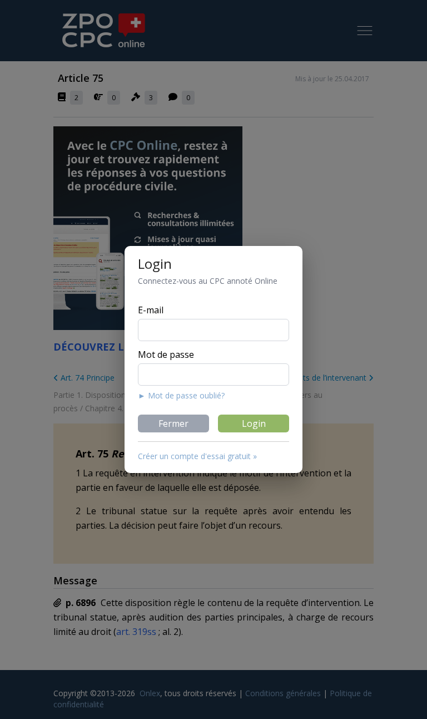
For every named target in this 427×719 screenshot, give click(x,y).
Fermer (173, 423)
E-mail (150, 310)
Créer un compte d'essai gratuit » (197, 456)
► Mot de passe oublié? (181, 395)
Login (254, 423)
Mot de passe (166, 354)
